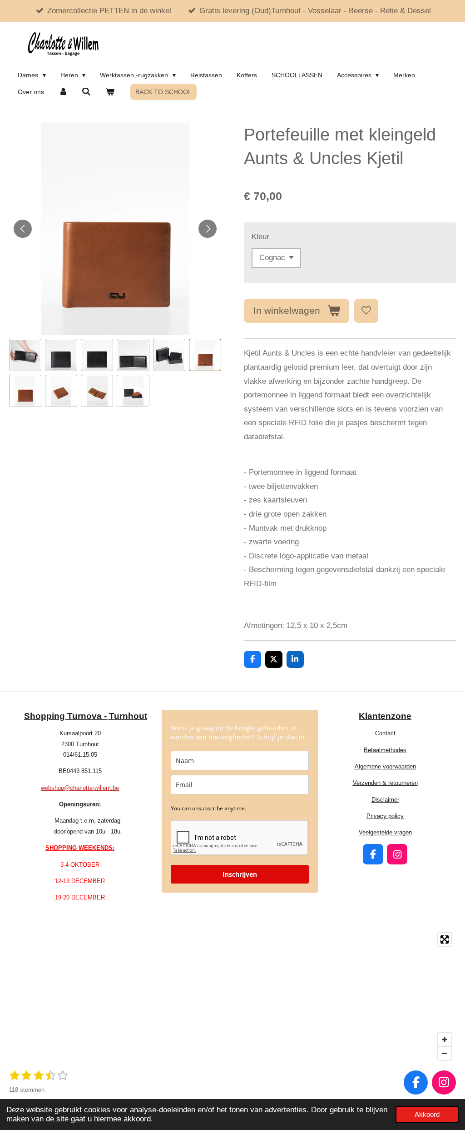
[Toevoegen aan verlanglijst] (366, 311)
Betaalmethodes (385, 750)
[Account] (63, 92)
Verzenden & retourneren (385, 782)
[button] (25, 355)
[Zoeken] (86, 92)
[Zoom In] (444, 1039)
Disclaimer (385, 799)
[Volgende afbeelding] (207, 229)
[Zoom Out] (444, 1053)
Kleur (260, 236)
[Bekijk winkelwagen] (109, 92)
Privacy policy (385, 816)
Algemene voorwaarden (385, 766)
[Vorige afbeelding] (23, 229)
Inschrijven (240, 874)
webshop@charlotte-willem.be (80, 787)
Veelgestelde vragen (385, 832)
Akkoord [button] (427, 1114)
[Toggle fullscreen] (444, 939)
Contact (385, 733)
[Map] (232, 996)
